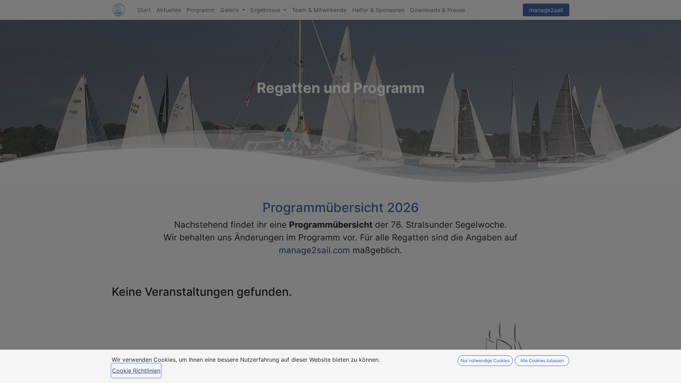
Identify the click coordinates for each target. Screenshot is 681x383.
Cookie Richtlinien (136, 370)
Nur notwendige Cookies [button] (485, 360)
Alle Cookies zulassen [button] (542, 360)
